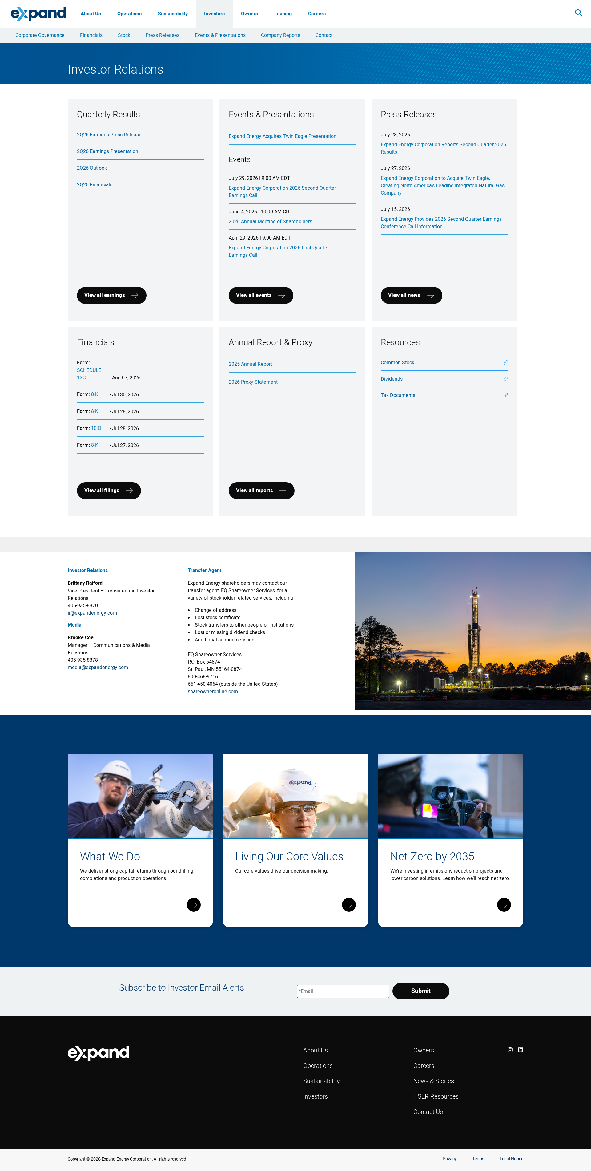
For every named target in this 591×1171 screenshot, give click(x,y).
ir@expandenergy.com (92, 612)
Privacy (450, 1159)
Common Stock (397, 362)
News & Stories (433, 1081)
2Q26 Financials (94, 184)
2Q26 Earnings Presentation (107, 151)
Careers (317, 13)
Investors (214, 13)
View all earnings (104, 295)
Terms (478, 1159)
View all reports (254, 490)
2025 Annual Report (250, 364)
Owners (249, 13)
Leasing (283, 13)
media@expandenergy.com (98, 667)
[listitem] (510, 1049)
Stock (124, 35)
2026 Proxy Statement (253, 381)
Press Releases (162, 35)
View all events (254, 295)
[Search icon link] (579, 14)
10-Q (96, 428)
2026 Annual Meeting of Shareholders (270, 221)
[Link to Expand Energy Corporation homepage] (38, 13)
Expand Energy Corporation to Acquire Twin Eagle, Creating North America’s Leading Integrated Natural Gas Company (443, 185)
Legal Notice (511, 1159)
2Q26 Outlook (92, 167)
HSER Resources (436, 1096)
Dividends (392, 378)
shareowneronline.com (213, 691)
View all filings (101, 490)
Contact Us (428, 1112)
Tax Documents (398, 395)
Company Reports (280, 35)
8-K (94, 394)
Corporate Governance (40, 35)
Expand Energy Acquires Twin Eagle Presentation (282, 136)
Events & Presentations (220, 35)
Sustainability (173, 13)
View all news (404, 295)
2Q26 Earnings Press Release (109, 134)
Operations (129, 13)
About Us (91, 13)
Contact (324, 35)
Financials (91, 35)
